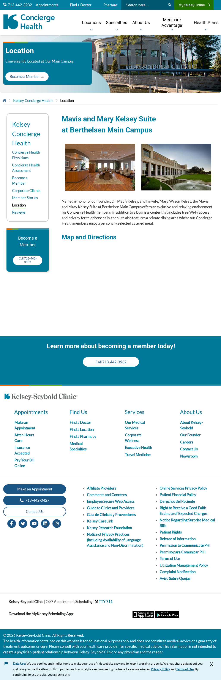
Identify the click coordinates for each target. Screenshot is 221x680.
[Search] (169, 5)
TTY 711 (105, 601)
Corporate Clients (26, 190)
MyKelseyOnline (191, 5)
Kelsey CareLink (100, 521)
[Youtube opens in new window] (34, 523)
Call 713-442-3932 (28, 260)
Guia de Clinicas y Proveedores (111, 514)
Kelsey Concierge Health (32, 100)
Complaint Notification (178, 571)
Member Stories (25, 197)
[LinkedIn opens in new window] (45, 523)
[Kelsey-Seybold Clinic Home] (29, 22)
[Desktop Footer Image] (41, 398)
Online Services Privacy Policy (183, 488)
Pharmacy (111, 5)
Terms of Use (170, 558)
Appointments (47, 5)
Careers (186, 442)
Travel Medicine (138, 454)
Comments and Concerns (107, 494)
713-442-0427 (37, 500)
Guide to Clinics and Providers (110, 508)
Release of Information (178, 539)
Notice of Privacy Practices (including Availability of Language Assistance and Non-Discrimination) (115, 540)
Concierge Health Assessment (26, 168)
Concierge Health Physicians (26, 155)
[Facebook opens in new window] (11, 523)
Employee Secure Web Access (110, 501)
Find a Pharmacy (83, 436)
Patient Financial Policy (178, 494)
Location (67, 100)
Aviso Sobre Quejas (175, 578)
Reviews (18, 212)
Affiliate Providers (101, 488)
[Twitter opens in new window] (22, 523)
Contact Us (189, 449)
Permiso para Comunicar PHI (182, 552)
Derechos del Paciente (177, 501)
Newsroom (189, 456)
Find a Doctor (81, 5)
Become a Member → (27, 76)
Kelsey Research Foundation (109, 527)
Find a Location (82, 429)
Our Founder (190, 435)
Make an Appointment (34, 489)
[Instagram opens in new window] (56, 523)
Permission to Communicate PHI (185, 545)
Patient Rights (171, 532)
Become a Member (20, 181)
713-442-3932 (19, 5)
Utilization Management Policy (184, 565)
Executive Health (138, 447)
